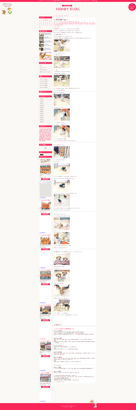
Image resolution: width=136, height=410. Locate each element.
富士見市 (46, 131)
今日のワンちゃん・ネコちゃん (45, 71)
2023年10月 (42, 107)
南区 (42, 130)
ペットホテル (48, 128)
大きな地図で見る (43, 197)
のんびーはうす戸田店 (43, 81)
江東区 (79, 23)
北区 (47, 129)
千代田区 (70, 22)
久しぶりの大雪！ (47, 40)
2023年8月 (42, 111)
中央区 (41, 129)
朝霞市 (41, 135)
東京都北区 (48, 135)
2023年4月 (42, 119)
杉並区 (44, 135)
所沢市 (46, 133)
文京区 (57, 23)
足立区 (43, 140)
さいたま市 (41, 128)
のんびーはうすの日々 (43, 69)
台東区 (44, 130)
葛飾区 (49, 138)
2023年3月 (42, 121)
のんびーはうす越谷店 (43, 85)
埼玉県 (81, 22)
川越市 (45, 132)
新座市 (46, 134)
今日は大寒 (46, 44)
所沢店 (48, 133)
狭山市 (50, 137)
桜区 (44, 136)
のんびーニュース (43, 67)
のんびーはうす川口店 (43, 83)
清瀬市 (45, 137)
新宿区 (43, 134)
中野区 (44, 129)
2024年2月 (42, 101)
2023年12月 (42, 105)
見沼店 (45, 139)
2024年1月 (42, 103)
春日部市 (49, 134)
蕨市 (40, 139)
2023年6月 (42, 115)
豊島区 (48, 139)
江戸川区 (47, 136)
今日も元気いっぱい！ (62, 19)
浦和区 (42, 137)
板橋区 (40, 136)
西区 (42, 139)
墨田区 (43, 131)
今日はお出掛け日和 (47, 33)
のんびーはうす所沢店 (43, 87)
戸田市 (93, 22)
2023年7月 (42, 113)
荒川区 (45, 138)
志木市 (48, 132)
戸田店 (43, 133)
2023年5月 (42, 117)
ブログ (41, 65)
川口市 (42, 132)
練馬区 (42, 138)
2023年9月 (42, 109)
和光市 (48, 130)
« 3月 (40, 27)
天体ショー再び (47, 48)
